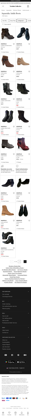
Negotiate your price (6, 169)
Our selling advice (7, 318)
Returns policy (6, 308)
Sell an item (5, 320)
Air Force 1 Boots (22, 270)
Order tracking (6, 304)
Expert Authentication (22, 169)
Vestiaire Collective (8, 337)
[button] (28, 6)
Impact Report (6, 344)
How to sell (5, 316)
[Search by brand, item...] (2, 6)
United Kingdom (9, 408)
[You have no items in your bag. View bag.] (28, 6)
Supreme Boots (7, 271)
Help (3, 327)
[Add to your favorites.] (14, 44)
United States (15, 408)
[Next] (19, 261)
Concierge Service (7, 296)
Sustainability (6, 342)
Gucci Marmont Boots (20, 271)
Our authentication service (9, 306)
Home (3, 10)
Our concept (5, 294)
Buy (3, 301)
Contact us (5, 332)
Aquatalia (8, 10)
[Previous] (11, 261)
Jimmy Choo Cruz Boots (15, 273)
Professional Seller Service (9, 323)
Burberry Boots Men (14, 266)
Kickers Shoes (8, 282)
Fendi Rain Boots (15, 277)
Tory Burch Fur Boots (20, 282)
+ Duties (21, 159)
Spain (25, 408)
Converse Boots (22, 275)
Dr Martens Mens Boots (9, 270)
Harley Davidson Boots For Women (15, 279)
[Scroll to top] (25, 261)
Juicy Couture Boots (21, 281)
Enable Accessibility (15, 0)
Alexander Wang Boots (9, 275)
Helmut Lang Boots (7, 281)
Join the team (6, 347)
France (4, 408)
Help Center (5, 330)
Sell (3, 313)
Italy (27, 408)
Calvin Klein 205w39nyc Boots (15, 268)
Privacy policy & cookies (15, 372)
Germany (21, 408)
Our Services (6, 291)
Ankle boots (26, 10)
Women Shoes (17, 10)
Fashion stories (6, 349)
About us (4, 340)
